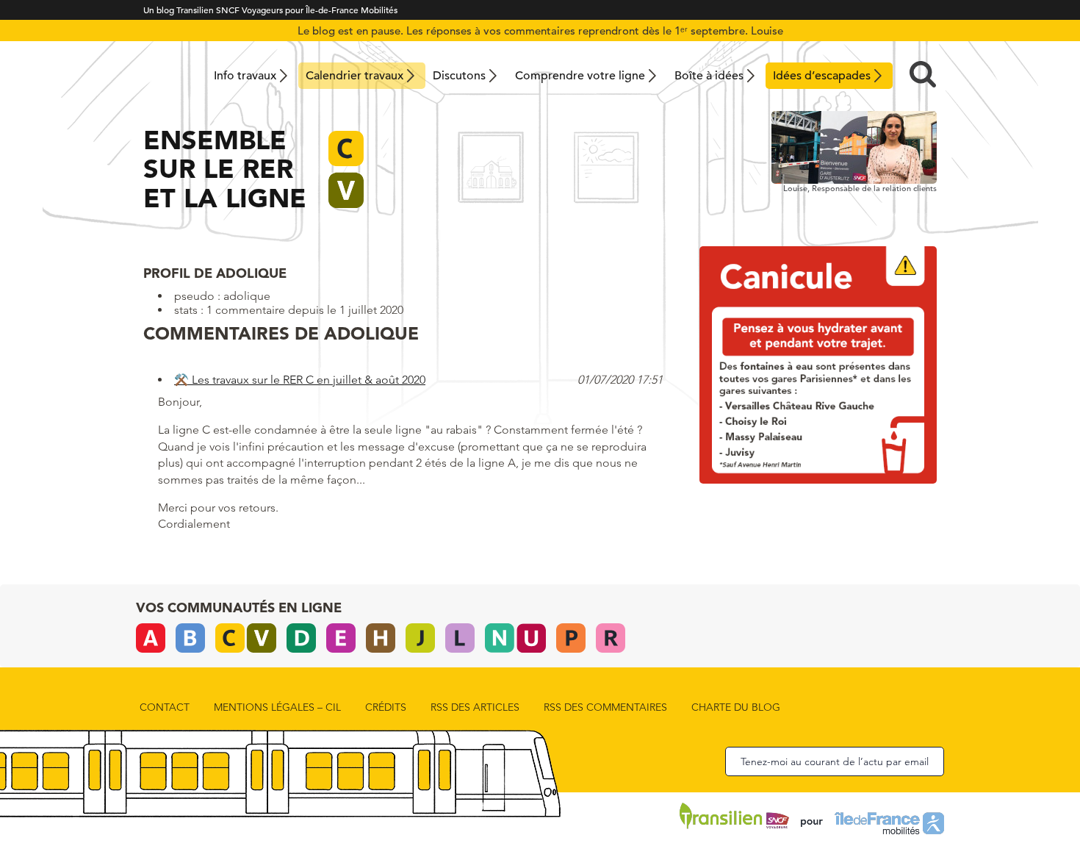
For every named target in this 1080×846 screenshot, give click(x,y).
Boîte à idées (709, 75)
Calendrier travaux (354, 75)
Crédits (385, 707)
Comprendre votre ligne (580, 75)
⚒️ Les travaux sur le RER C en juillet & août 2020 (299, 380)
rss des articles (475, 707)
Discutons (459, 75)
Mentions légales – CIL (277, 707)
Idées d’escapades (822, 75)
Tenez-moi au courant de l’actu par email (835, 761)
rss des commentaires (605, 707)
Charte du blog (735, 707)
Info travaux (245, 75)
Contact (165, 707)
